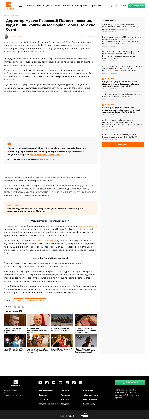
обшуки (18, 300)
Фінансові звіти (90, 395)
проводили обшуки (44, 240)
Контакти (43, 399)
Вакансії (65, 399)
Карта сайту (89, 404)
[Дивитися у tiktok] (74, 382)
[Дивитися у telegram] (53, 382)
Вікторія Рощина (16, 36)
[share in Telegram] (23, 307)
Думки (49, 6)
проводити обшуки (87, 226)
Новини (30, 6)
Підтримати (138, 6)
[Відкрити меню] (20, 5)
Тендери (65, 404)
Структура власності (49, 404)
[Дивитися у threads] (80, 382)
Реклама (65, 391)
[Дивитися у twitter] (67, 382)
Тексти (40, 6)
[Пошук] (111, 5)
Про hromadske (46, 391)
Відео (58, 6)
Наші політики (90, 399)
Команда (43, 395)
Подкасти (68, 6)
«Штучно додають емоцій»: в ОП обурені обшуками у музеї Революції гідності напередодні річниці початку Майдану (45, 210)
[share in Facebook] (15, 307)
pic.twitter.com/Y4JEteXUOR (45, 154)
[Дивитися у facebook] (40, 382)
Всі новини (123, 145)
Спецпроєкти (81, 6)
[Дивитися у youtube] (60, 382)
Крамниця (88, 391)
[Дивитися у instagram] (47, 382)
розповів (77, 229)
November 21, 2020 (47, 159)
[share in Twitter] (19, 307)
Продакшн (96, 6)
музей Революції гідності (35, 300)
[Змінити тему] (117, 5)
